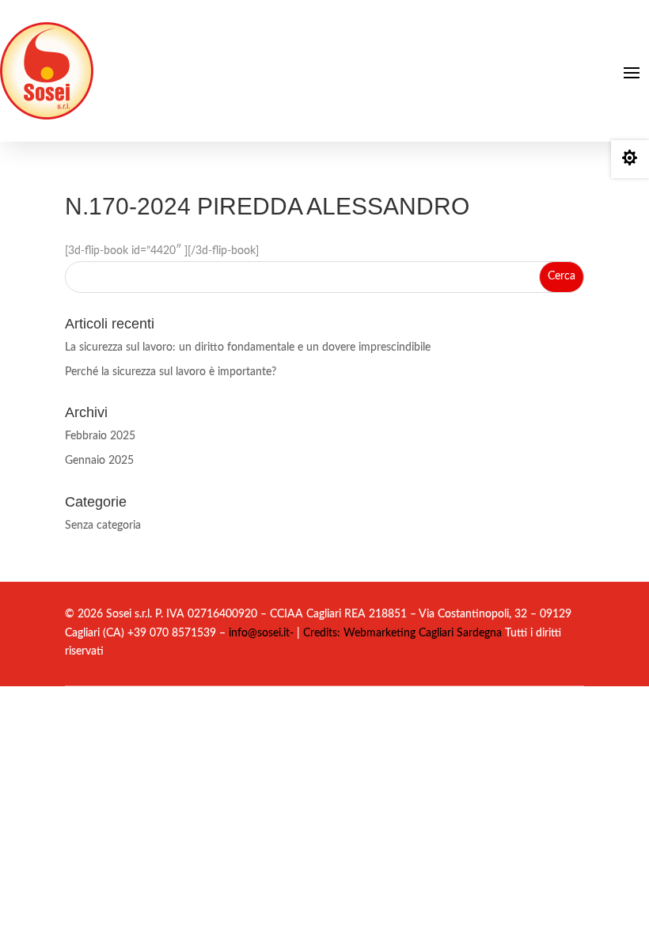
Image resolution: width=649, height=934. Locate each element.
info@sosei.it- (261, 633)
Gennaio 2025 (99, 460)
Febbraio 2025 (100, 436)
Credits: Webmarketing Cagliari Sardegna (401, 633)
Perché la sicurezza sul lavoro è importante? (170, 372)
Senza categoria (103, 525)
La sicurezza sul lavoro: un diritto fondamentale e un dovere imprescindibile (248, 347)
